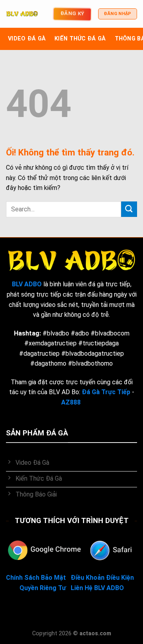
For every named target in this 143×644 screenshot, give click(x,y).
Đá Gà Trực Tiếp (106, 392)
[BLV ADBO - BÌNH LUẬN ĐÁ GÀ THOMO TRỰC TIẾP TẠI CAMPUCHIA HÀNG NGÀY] (22, 13)
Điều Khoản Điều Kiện (102, 577)
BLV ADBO (27, 284)
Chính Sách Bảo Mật (36, 577)
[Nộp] (129, 209)
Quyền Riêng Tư (42, 588)
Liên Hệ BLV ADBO (97, 588)
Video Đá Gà (27, 38)
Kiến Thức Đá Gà (80, 38)
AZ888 (71, 402)
